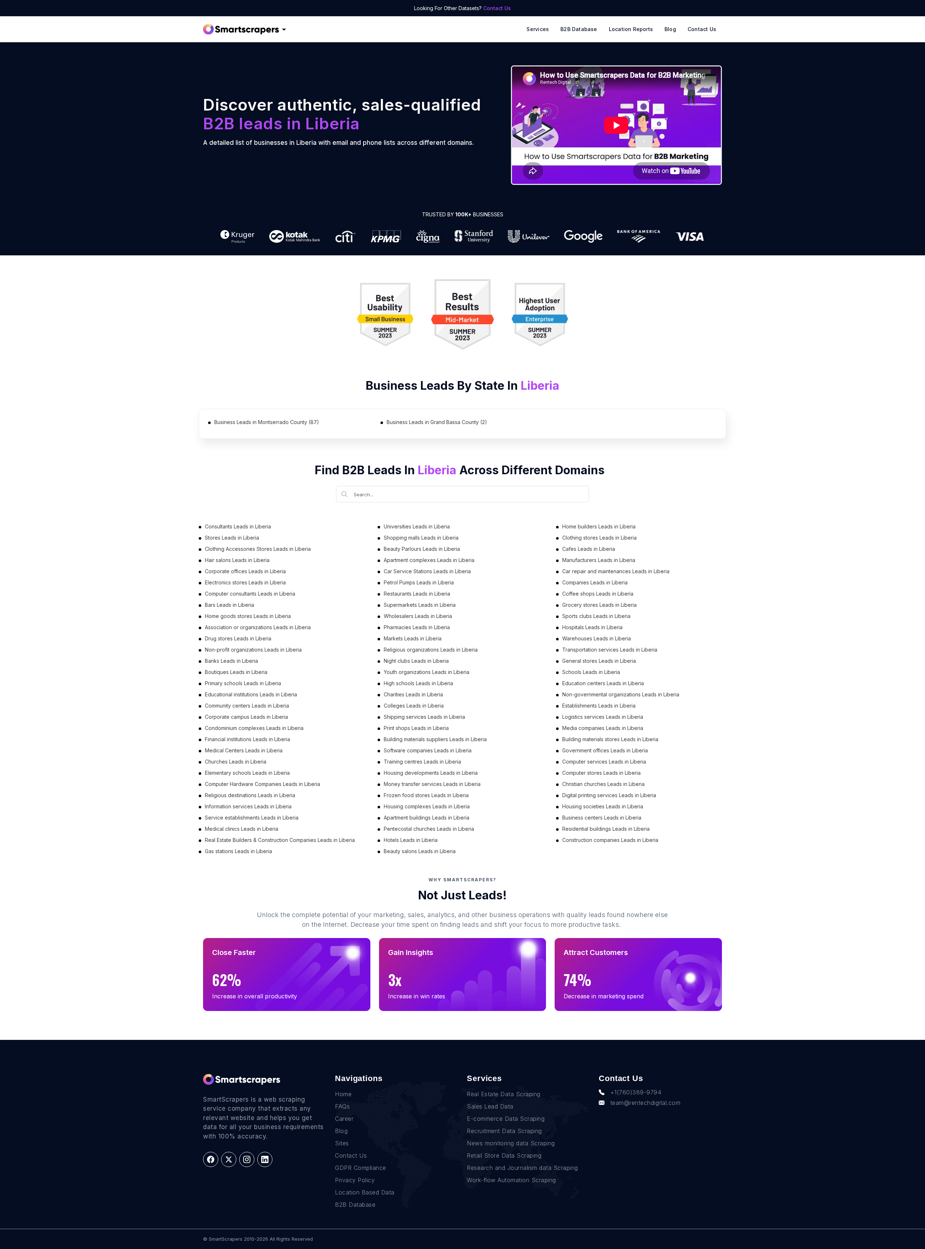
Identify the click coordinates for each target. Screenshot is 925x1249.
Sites (342, 1143)
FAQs (342, 1106)
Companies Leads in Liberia (595, 582)
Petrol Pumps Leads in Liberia (419, 582)
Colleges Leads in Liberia (414, 706)
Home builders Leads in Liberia (599, 526)
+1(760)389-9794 (636, 1092)
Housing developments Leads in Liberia (431, 773)
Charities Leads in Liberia (413, 694)
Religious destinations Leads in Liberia (250, 795)
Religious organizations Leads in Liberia (431, 650)
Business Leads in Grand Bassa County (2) (437, 422)
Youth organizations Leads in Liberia (426, 672)
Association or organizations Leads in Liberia (258, 627)
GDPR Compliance (360, 1167)
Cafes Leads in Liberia (588, 549)
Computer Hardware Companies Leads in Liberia (262, 784)
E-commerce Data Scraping (506, 1118)
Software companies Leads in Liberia (428, 750)
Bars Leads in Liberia (229, 605)
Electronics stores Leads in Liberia (245, 582)
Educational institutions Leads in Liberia (251, 694)
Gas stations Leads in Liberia (238, 851)
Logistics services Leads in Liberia (602, 717)
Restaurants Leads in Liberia (417, 594)
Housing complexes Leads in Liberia (427, 806)
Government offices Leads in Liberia (605, 750)
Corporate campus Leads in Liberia (246, 717)
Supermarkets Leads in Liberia (420, 605)
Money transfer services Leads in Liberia (432, 784)
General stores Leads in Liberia (599, 661)
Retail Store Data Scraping (504, 1155)
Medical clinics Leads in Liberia (241, 829)
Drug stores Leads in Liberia (238, 638)
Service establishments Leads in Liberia (251, 817)
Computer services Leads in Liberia (604, 762)
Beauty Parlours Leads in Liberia (422, 549)
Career (344, 1118)
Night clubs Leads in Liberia (416, 661)
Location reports (631, 29)
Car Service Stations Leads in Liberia (427, 571)
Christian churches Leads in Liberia (603, 784)
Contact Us (497, 8)
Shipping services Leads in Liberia (424, 717)
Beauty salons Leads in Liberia (420, 851)
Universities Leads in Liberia (417, 526)
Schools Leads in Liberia (591, 672)
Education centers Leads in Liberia (603, 683)
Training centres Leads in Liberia (422, 762)
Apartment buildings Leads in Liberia (426, 817)
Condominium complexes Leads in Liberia (254, 728)
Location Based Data (365, 1192)
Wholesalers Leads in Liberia (418, 616)
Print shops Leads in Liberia (416, 728)
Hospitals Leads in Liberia (592, 627)
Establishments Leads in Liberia (599, 706)
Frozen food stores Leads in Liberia (426, 795)
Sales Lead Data (490, 1106)
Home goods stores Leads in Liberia (248, 616)
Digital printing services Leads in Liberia (609, 795)
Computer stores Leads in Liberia (601, 773)
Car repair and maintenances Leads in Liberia (616, 571)
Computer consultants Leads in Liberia (250, 594)
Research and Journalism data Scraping (522, 1167)
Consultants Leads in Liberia (238, 526)
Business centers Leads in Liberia (601, 817)
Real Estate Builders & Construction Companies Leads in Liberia (280, 840)
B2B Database (578, 29)
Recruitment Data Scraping (504, 1131)
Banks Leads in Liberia (231, 661)
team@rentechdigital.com (645, 1102)
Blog (670, 29)
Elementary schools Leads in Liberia (247, 773)
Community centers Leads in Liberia (247, 706)
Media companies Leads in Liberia (602, 728)
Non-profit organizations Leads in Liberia (253, 650)
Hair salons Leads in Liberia (237, 560)
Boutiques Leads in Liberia (236, 672)
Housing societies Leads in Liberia (602, 806)
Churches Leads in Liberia (235, 762)
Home (343, 1094)
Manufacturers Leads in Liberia (598, 560)
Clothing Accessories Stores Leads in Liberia (258, 549)
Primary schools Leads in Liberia (243, 683)
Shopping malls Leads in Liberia (421, 538)
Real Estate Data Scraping (504, 1094)
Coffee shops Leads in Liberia (597, 594)
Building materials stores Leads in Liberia (610, 739)
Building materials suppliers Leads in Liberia (435, 739)
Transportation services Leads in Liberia (609, 650)
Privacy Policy (355, 1180)
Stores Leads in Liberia (232, 538)
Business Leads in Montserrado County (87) (266, 422)
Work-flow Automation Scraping (511, 1180)
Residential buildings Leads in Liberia (606, 829)
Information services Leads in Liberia (248, 806)
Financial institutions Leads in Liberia (247, 739)
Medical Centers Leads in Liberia (244, 750)
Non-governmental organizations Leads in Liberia (620, 694)
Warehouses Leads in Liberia (596, 638)
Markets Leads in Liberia (413, 638)
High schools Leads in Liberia (418, 683)
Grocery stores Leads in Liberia (599, 605)
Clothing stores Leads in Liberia (599, 538)
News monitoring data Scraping (511, 1143)
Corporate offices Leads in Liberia (245, 571)
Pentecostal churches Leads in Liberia (429, 829)
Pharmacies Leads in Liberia (417, 627)
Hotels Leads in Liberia (411, 840)
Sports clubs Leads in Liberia (596, 616)
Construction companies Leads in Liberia (610, 840)
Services (537, 29)
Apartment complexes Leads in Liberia (429, 560)
